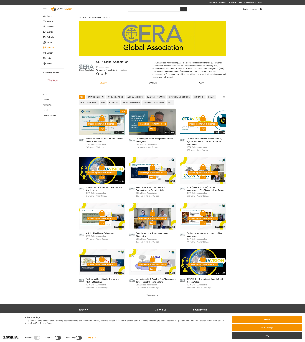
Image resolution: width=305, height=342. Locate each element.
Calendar (50, 37)
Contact (46, 100)
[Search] (183, 9)
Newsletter (47, 105)
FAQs (45, 94)
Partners (50, 48)
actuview (213, 2)
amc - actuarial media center (250, 2)
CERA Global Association (96, 144)
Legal (45, 110)
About (49, 63)
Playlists (50, 27)
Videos (50, 21)
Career (50, 53)
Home (49, 16)
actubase (232, 2)
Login (102, 129)
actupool (222, 2)
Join (49, 58)
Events (50, 32)
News (49, 42)
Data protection (49, 115)
